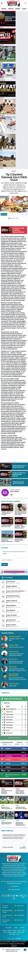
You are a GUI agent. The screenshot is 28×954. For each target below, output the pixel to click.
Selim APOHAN (14, 491)
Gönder (4, 564)
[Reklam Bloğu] (14, 572)
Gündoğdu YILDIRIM (14, 636)
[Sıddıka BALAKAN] (4, 684)
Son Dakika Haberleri (6, 920)
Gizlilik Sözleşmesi (5, 946)
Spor (2, 805)
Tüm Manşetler (20, 915)
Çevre (3, 789)
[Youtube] (17, 895)
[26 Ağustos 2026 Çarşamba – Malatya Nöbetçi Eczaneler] (21, 520)
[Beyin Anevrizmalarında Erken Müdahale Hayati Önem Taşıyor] (21, 507)
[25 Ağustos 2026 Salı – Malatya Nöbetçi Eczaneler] (21, 534)
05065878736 (15, 886)
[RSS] (14, 898)
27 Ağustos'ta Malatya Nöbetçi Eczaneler (6, 526)
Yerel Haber (12, 934)
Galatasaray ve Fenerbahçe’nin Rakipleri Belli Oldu (20, 824)
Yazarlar (22, 927)
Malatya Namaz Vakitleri (7, 911)
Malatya (10, 9)
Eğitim (14, 932)
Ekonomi (9, 932)
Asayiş (24, 9)
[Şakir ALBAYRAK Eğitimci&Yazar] (4, 676)
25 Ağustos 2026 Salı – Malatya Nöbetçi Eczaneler (20, 540)
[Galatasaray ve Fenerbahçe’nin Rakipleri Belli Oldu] (21, 815)
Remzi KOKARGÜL (14, 651)
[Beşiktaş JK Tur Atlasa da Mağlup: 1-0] (7, 800)
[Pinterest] (8, 895)
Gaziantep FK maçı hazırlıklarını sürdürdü (21, 808)
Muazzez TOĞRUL (14, 645)
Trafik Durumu (20, 910)
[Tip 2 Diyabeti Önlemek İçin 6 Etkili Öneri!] (14, 204)
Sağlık (14, 171)
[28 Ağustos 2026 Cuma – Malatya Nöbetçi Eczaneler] (7, 507)
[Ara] (25, 3)
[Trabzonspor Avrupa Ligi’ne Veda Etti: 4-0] (7, 815)
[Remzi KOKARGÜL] (4, 653)
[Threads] (20, 895)
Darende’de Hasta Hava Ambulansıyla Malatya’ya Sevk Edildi (7, 540)
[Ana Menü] (1, 3)
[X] (5, 895)
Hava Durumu (20, 905)
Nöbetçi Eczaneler (5, 906)
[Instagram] (11, 895)
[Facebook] (2, 895)
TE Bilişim (18, 938)
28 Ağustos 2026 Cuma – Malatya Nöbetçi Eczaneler (7, 513)
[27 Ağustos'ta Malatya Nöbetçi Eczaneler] (7, 520)
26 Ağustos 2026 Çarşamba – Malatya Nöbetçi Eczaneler (20, 527)
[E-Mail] (11, 495)
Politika (17, 9)
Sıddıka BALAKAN (14, 683)
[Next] (22, 895)
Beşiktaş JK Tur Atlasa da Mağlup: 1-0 (6, 808)
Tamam (14, 946)
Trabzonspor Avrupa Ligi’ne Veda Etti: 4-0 (6, 823)
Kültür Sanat (20, 932)
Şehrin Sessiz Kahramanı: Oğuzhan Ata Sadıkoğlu (16, 662)
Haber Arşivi (20, 920)
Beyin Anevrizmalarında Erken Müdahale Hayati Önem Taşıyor (21, 513)
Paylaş (4, 214)
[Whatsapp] (25, 895)
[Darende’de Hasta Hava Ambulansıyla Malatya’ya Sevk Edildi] (7, 534)
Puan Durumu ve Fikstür (7, 916)
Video (15, 927)
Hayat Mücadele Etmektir (16, 647)
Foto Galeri (8, 927)
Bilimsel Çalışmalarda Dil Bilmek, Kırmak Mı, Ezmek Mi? (17, 678)
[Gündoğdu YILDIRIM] (4, 638)
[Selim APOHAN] (5, 492)
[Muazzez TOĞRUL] (4, 646)
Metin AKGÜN (13, 667)
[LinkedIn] (14, 895)
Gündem (3, 9)
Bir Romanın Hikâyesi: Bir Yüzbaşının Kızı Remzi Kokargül (16, 654)
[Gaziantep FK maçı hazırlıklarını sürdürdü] (21, 800)
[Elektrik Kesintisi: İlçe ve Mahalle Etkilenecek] (7, 783)
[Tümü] (26, 633)
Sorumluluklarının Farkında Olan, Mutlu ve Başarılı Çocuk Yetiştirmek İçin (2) (17, 669)
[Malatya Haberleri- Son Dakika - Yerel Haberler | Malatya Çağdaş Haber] (13, 3)
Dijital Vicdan (12, 685)
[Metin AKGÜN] (4, 668)
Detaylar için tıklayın (14, 738)
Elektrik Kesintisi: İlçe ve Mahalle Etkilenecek (6, 792)
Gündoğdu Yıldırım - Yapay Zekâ (16, 639)
